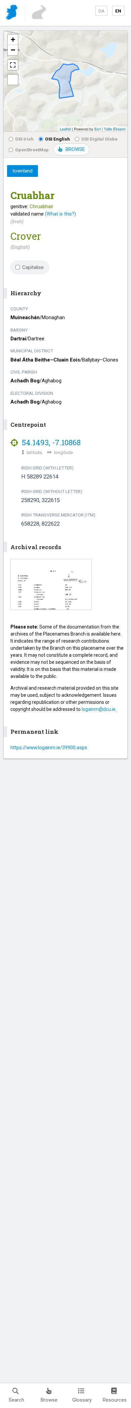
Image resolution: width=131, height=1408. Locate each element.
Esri (97, 128)
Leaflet (65, 128)
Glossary (82, 1400)
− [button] (13, 50)
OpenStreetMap (32, 149)
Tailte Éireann (115, 128)
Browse (49, 1400)
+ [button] (13, 39)
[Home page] (12, 13)
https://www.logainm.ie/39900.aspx (48, 748)
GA (101, 10)
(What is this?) (60, 214)
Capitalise (33, 267)
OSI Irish (24, 139)
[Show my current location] (13, 80)
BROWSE (75, 149)
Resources (115, 1400)
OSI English (57, 139)
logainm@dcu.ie (99, 709)
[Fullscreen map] (13, 65)
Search (16, 1400)
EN (118, 10)
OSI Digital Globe (99, 139)
